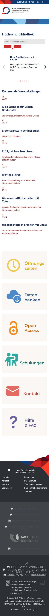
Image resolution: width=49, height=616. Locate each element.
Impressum (29, 477)
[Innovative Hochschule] (24, 509)
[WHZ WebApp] (25, 566)
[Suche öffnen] (46, 2)
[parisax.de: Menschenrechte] (24, 521)
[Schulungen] (24, 372)
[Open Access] (24, 341)
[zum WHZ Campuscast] (25, 574)
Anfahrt (5, 481)
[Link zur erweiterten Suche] (17, 46)
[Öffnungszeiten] (24, 278)
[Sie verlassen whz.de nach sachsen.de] (8, 585)
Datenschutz (30, 481)
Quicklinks (22, 2)
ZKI (36, 609)
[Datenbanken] (24, 309)
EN (38, 2)
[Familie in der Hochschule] (24, 543)
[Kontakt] (24, 403)
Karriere (5, 484)
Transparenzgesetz (33, 484)
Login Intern (7, 488)
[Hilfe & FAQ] (24, 435)
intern (32, 2)
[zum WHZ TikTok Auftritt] (26, 563)
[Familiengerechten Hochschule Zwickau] (24, 529)
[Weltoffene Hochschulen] (24, 515)
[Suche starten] (12, 48)
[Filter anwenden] (7, 46)
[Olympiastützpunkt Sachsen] (24, 549)
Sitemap (28, 491)
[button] (43, 2)
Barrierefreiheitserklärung (35, 488)
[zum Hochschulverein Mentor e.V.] (25, 571)
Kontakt (5, 477)
